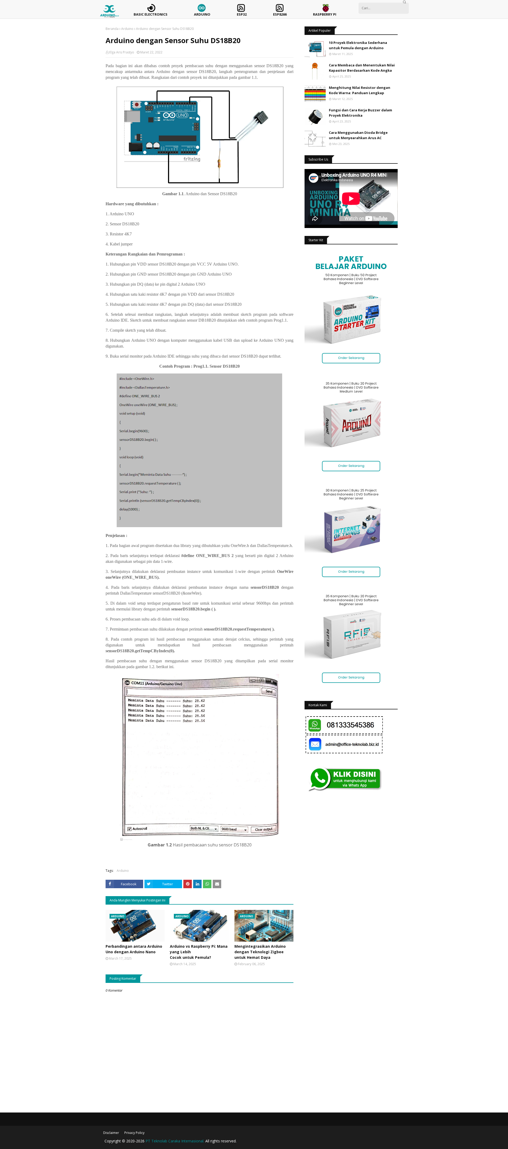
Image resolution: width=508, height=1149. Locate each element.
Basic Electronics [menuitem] (150, 14)
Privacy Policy (134, 1132)
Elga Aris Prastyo (121, 52)
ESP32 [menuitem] (242, 14)
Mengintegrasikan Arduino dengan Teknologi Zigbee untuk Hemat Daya (260, 952)
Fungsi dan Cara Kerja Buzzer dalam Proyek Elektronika (360, 113)
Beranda (112, 28)
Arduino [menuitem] (202, 14)
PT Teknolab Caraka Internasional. (175, 1140)
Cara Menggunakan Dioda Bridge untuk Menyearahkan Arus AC (358, 135)
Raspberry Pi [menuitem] (324, 14)
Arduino (127, 28)
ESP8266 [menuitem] (280, 14)
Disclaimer (111, 1132)
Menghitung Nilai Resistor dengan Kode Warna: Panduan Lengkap (359, 90)
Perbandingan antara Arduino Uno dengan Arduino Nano (134, 949)
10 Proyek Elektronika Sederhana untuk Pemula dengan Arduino (358, 45)
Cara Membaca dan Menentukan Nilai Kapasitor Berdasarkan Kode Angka (362, 68)
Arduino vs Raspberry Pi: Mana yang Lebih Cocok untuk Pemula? (199, 952)
